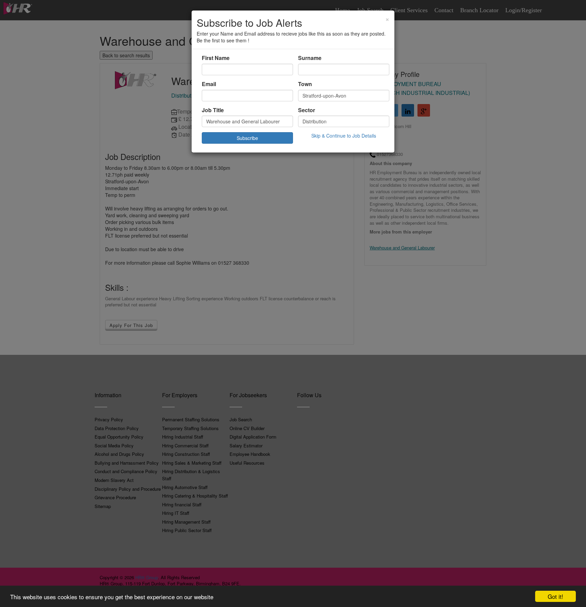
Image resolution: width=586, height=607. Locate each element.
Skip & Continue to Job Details (343, 135)
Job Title (213, 110)
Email (209, 84)
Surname (309, 58)
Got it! (555, 596)
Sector (306, 110)
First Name (216, 58)
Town (305, 84)
